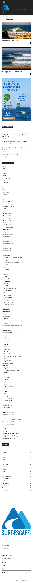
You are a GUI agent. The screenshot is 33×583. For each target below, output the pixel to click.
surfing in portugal (6, 330)
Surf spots (6, 321)
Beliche (6, 335)
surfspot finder (9, 398)
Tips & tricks (5, 483)
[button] (3, 13)
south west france (6, 201)
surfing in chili (5, 239)
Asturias (6, 375)
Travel (4, 485)
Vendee (6, 307)
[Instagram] (6, 537)
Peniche (6, 344)
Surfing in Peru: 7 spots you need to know (12, 325)
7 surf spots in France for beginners (13, 257)
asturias (4, 171)
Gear (3, 180)
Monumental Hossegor (10, 41)
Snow (3, 199)
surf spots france (6, 220)
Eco (3, 448)
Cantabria (6, 379)
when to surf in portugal (8, 424)
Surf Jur (3, 42)
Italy (3, 459)
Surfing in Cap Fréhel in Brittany (10, 436)
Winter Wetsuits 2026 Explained (10, 154)
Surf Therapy (5, 478)
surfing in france (6, 309)
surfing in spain (6, 365)
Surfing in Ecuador (6, 248)
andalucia (4, 168)
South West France (9, 225)
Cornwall (6, 253)
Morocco (4, 462)
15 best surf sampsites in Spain (11, 370)
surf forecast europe (7, 204)
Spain (3, 473)
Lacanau (6, 274)
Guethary (6, 269)
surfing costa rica (6, 229)
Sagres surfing (7, 349)
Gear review (5, 455)
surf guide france (6, 213)
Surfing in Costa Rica (7, 243)
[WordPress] (9, 537)
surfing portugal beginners (8, 412)
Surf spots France (8, 293)
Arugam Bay (7, 407)
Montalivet (6, 286)
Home (3, 16)
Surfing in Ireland (6, 314)
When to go (7, 358)
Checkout (4, 173)
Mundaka (6, 389)
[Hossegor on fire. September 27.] (16, 58)
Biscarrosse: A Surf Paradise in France (13, 262)
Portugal (4, 469)
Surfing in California (7, 236)
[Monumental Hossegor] (16, 30)
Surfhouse (5, 481)
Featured (3, 38)
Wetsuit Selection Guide (8, 421)
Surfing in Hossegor (9, 300)
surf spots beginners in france (9, 218)
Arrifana (4, 426)
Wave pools (5, 490)
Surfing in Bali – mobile (8, 234)
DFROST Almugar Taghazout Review (11, 130)
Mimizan (6, 283)
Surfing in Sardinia (6, 361)
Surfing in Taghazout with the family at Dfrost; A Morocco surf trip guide (16, 135)
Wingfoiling (7, 178)
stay (5, 393)
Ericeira (7, 339)
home (3, 187)
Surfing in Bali (5, 232)
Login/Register (6, 192)
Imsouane (6, 318)
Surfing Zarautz (8, 400)
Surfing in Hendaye (8, 297)
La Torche (6, 271)
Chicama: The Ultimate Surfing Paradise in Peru (15, 328)
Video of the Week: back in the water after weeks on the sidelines (15, 148)
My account (5, 194)
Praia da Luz (7, 346)
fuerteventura (7, 384)
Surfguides (5, 222)
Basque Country (8, 260)
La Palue (4, 431)
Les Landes (7, 279)
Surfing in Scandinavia (7, 363)
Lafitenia (6, 276)
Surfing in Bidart (8, 295)
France (5, 208)
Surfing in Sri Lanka (7, 405)
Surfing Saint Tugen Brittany (9, 438)
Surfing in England (6, 250)
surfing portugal (6, 410)
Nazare (6, 342)
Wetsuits (6, 182)
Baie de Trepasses (7, 428)
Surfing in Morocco (7, 316)
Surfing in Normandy (9, 304)
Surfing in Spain (6, 368)
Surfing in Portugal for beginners (12, 354)
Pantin (5, 391)
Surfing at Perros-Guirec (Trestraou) (11, 433)
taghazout (6, 323)
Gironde (6, 267)
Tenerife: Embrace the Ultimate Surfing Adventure (16, 403)
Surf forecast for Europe (8, 206)
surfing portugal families (8, 414)
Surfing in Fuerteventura (10, 396)
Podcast (4, 466)
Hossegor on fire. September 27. (13, 72)
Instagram (5, 457)
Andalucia (6, 372)
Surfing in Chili (5, 241)
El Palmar (6, 382)
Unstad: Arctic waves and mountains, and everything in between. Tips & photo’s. (15, 142)
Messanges (7, 281)
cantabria (6, 377)
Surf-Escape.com (27, 581)
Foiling (4, 175)
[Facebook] (3, 537)
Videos (4, 488)
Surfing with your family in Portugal (12, 356)
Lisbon (5, 337)
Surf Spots (6, 351)
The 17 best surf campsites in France (11, 419)
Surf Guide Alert (6, 211)
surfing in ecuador (6, 246)
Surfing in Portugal (7, 332)
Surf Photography (6, 476)
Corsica (6, 264)
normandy (5, 196)
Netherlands (5, 464)
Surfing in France (6, 255)
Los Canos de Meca (9, 386)
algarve (4, 166)
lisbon (3, 189)
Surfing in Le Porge (9, 302)
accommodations (10, 227)
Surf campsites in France (10, 288)
